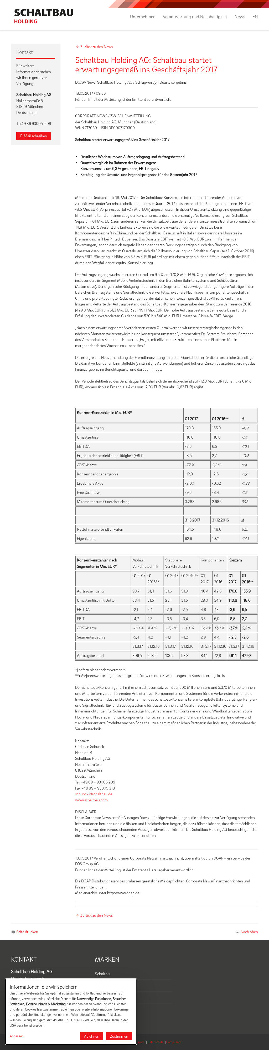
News (240, 16)
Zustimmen (119, 1036)
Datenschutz (155, 1042)
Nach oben (249, 931)
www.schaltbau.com (91, 799)
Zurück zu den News (96, 46)
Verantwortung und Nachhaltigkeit (195, 16)
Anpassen (17, 1036)
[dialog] (71, 1012)
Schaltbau (103, 973)
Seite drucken (27, 931)
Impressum (137, 1042)
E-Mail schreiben (33, 135)
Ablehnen (91, 1036)
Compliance (174, 1042)
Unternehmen (143, 16)
